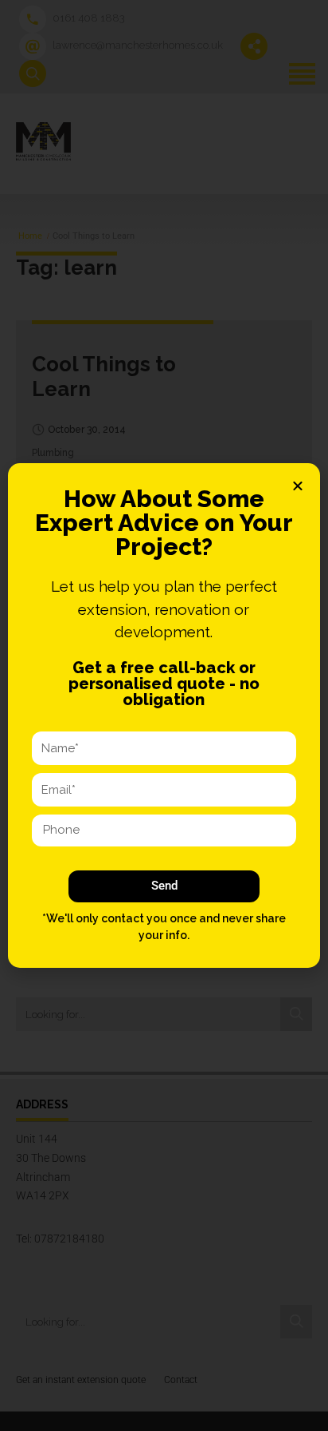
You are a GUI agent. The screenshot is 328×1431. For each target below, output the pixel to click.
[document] (164, 715)
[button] (297, 485)
